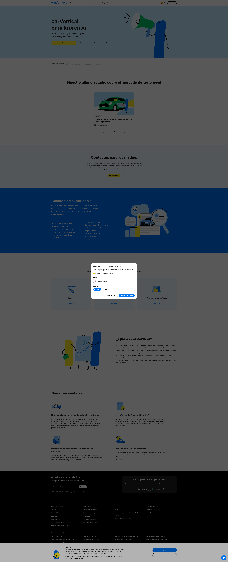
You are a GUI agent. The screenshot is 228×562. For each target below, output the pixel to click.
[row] (97, 289)
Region (95, 277)
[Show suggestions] (132, 281)
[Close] (134, 265)
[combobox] (111, 281)
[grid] (113, 289)
